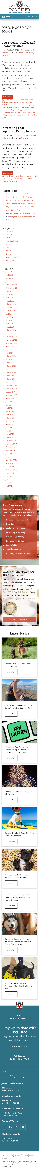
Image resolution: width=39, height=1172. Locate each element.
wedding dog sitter (23, 115)
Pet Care (9, 251)
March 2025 (10, 301)
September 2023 (11, 343)
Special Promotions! (12, 257)
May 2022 (9, 359)
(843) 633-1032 (19, 1018)
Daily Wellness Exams (16, 528)
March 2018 (10, 411)
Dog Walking (12, 545)
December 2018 (11, 385)
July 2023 (9, 349)
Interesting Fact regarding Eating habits (18, 129)
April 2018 (9, 408)
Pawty (7, 247)
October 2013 (10, 466)
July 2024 (9, 314)
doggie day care (23, 110)
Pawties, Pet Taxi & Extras (18, 553)
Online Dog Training (15, 536)
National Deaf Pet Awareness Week (23, 112)
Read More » (7, 97)
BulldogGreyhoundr (26, 100)
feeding (19, 178)
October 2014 (10, 447)
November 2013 (11, 463)
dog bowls (13, 107)
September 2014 (11, 450)
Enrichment (9, 231)
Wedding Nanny (13, 549)
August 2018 (10, 398)
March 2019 (10, 375)
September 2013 (11, 470)
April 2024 (9, 324)
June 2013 (9, 479)
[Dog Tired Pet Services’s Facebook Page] (4, 1127)
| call (7, 16)
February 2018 (10, 414)
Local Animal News (26, 53)
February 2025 (11, 304)
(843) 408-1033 (19, 1058)
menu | (32, 16)
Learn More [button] (11, 672)
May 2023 (9, 353)
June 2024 (9, 317)
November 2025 (11, 285)
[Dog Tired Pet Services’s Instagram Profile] (16, 1127)
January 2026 (10, 281)
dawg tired (5, 107)
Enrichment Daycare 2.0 (17, 519)
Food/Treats (10, 234)
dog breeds (21, 107)
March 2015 (10, 434)
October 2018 (10, 392)
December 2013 (11, 460)
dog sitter (14, 110)
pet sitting (13, 115)
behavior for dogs (12, 100)
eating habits (12, 178)
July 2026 (9, 272)
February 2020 (11, 372)
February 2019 (10, 379)
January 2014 (10, 457)
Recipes (8, 254)
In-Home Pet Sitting (15, 541)
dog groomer (31, 107)
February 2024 (11, 330)
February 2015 (10, 437)
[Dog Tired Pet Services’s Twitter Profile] (23, 1127)
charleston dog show (9, 105)
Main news (5, 55)
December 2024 (11, 307)
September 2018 (11, 395)
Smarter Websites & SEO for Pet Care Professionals (18, 1164)
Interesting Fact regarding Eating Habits (17, 179)
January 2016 (10, 421)
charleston (15, 176)
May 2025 (9, 294)
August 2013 (10, 473)
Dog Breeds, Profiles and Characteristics (18, 44)
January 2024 (10, 333)
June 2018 (9, 405)
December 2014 (11, 440)
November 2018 (11, 388)
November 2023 (11, 340)
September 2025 (11, 288)
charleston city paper (26, 102)
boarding (9, 176)
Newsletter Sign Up (19, 1046)
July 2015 (9, 427)
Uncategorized (10, 260)
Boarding (10, 524)
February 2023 (11, 356)
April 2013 (9, 486)
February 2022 (11, 366)
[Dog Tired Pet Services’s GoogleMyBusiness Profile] (10, 1127)
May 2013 (9, 483)
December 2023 (11, 337)
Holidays (8, 238)
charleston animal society (10, 102)
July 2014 (9, 453)
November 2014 (11, 444)
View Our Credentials (19, 619)
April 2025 (9, 298)
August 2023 (10, 346)
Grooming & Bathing (15, 532)
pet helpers (5, 115)
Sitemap (11, 1166)
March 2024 (10, 327)
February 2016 (10, 418)
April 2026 (9, 275)
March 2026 (10, 278)
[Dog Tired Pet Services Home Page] (19, 7)
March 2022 (10, 362)
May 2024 (9, 320)
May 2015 (9, 431)
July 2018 (9, 401)
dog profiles (6, 110)
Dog (21, 176)
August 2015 (10, 424)
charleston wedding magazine (27, 105)
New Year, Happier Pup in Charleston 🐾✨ (20, 213)
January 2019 (10, 382)
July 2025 (9, 291)
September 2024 (11, 311)
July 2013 (9, 476)
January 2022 (10, 369)
